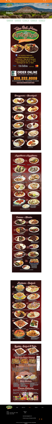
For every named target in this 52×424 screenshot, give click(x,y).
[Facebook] (43, 0)
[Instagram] (45, 0)
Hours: (8, 411)
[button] (48, 5)
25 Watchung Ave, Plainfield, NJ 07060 (29, 418)
